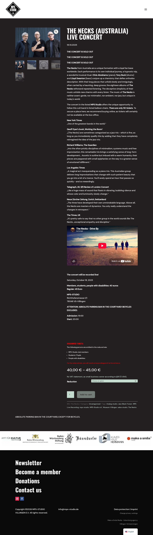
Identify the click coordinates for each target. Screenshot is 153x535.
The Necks (132, 407)
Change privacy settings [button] (129, 513)
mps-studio (84, 407)
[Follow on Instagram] (17, 499)
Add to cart (86, 394)
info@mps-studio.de (68, 509)
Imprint (134, 509)
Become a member (38, 471)
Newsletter (28, 462)
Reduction (72, 381)
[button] (56, 32)
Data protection (121, 509)
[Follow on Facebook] (22, 499)
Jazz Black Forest (125, 404)
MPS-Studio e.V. (96, 407)
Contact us (28, 489)
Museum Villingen (110, 407)
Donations (27, 480)
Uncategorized (94, 404)
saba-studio (122, 407)
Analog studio (112, 404)
